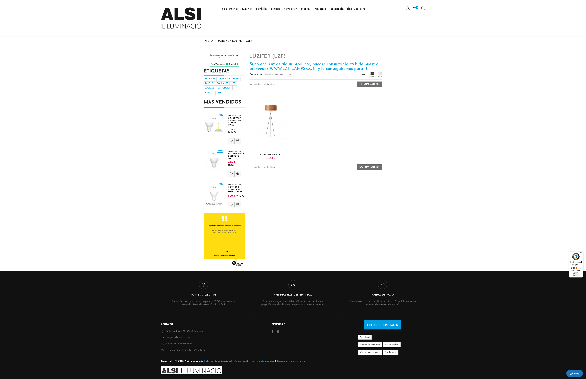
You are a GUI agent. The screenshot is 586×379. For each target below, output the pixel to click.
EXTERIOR (234, 79)
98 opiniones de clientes (224, 255)
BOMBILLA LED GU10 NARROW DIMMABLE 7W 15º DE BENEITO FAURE (236, 120)
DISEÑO (209, 83)
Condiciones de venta (370, 352)
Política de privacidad (218, 361)
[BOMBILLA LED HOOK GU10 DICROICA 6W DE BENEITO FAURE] (214, 195)
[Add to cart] (231, 141)
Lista (380, 77)
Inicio (208, 41)
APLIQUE (209, 88)
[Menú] (581, 253)
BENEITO (209, 93)
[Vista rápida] (270, 123)
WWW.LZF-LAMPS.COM (293, 69)
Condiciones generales (291, 361)
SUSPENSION (224, 88)
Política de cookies (262, 361)
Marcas (223, 41)
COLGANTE (222, 83)
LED (233, 83)
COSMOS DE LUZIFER (270, 154)
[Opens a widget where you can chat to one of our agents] (574, 373)
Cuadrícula (372, 77)
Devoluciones (390, 352)
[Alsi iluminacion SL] (181, 18)
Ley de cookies (392, 345)
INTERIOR (210, 79)
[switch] (576, 274)
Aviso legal (365, 337)
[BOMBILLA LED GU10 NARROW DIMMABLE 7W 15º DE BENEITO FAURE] (214, 126)
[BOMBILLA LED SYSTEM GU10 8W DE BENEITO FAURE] (214, 162)
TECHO (222, 79)
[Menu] (423, 9)
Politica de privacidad (370, 345)
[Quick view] (238, 141)
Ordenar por (256, 74)
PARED (221, 93)
